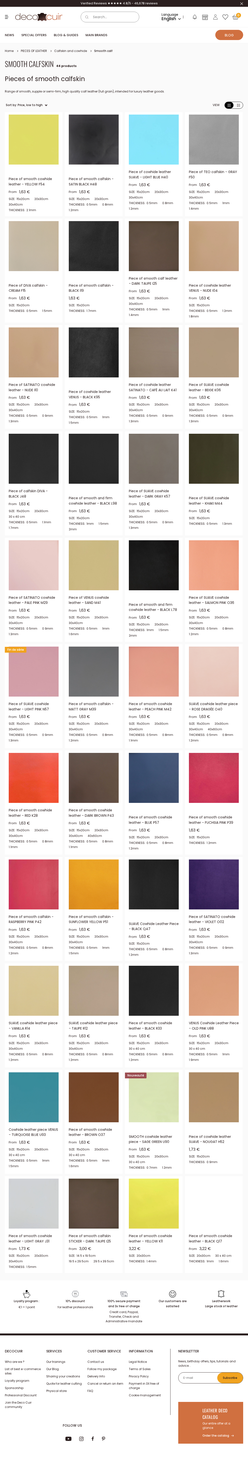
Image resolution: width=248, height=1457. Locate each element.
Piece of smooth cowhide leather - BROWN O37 (90, 1132)
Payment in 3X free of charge (144, 1392)
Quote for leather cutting (64, 1390)
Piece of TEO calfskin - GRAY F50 (213, 174)
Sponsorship (14, 1395)
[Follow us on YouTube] (68, 1445)
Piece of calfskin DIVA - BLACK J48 (28, 494)
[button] (194, 18)
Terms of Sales (140, 1376)
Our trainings (55, 1368)
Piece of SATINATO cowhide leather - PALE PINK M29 (32, 600)
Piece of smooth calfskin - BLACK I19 (91, 288)
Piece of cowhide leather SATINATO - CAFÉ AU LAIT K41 (153, 387)
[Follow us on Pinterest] (103, 1445)
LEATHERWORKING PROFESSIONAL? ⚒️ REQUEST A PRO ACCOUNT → (119, 3)
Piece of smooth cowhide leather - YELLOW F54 (30, 181)
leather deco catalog (215, 1420)
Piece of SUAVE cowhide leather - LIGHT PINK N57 (29, 706)
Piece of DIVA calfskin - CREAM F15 (28, 288)
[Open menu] (7, 17)
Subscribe (230, 1384)
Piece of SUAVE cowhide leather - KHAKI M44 (209, 501)
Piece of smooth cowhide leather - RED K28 (30, 813)
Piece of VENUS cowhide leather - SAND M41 (89, 600)
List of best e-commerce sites (23, 1378)
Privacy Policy (139, 1383)
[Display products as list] (238, 105)
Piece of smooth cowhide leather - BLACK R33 (150, 1026)
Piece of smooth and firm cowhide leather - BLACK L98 (93, 501)
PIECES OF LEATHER (34, 51)
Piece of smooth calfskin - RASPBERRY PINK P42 (31, 919)
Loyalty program (17, 1387)
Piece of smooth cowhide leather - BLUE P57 (150, 820)
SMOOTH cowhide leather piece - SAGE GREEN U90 (150, 1139)
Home (9, 51)
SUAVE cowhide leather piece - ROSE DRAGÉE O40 (213, 706)
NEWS (9, 35)
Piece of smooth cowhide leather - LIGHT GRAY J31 (30, 1238)
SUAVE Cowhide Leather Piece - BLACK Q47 (154, 926)
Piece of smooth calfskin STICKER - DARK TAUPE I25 (90, 1238)
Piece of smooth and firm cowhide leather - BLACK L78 (153, 607)
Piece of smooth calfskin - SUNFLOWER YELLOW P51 (91, 919)
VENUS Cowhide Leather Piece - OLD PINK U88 (214, 1026)
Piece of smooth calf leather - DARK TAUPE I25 (153, 281)
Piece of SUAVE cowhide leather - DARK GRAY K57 (149, 494)
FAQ (90, 1398)
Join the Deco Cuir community (18, 1411)
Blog (229, 35)
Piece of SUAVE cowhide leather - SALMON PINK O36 (211, 600)
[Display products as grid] (229, 105)
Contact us (95, 1368)
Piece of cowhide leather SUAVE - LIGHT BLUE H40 (150, 174)
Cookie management (145, 1402)
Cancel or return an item (105, 1390)
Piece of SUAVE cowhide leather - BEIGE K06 (209, 387)
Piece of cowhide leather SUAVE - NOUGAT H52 (210, 1139)
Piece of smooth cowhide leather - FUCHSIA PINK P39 (211, 820)
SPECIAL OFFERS (33, 35)
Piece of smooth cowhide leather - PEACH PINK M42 (150, 706)
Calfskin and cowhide (70, 51)
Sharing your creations (63, 1383)
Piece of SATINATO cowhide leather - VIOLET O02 (212, 919)
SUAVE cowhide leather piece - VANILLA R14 (33, 1026)
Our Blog (52, 1376)
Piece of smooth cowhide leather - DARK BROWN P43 (91, 813)
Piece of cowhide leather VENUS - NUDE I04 (210, 288)
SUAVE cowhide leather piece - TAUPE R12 (93, 1026)
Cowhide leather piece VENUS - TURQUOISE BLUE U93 (33, 1132)
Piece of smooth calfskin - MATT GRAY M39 (91, 706)
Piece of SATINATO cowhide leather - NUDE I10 (32, 387)
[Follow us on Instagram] (81, 1445)
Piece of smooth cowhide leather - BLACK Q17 (210, 1238)
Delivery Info (96, 1383)
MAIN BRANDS (96, 35)
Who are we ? (14, 1368)
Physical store (56, 1398)
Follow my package (101, 1376)
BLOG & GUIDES (66, 35)
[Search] (87, 17)
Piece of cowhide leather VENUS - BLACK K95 (90, 394)
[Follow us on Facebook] (93, 1445)
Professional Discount (21, 1402)
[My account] (215, 17)
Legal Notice (138, 1368)
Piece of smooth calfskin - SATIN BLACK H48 (91, 181)
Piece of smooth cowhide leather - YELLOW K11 (150, 1238)
